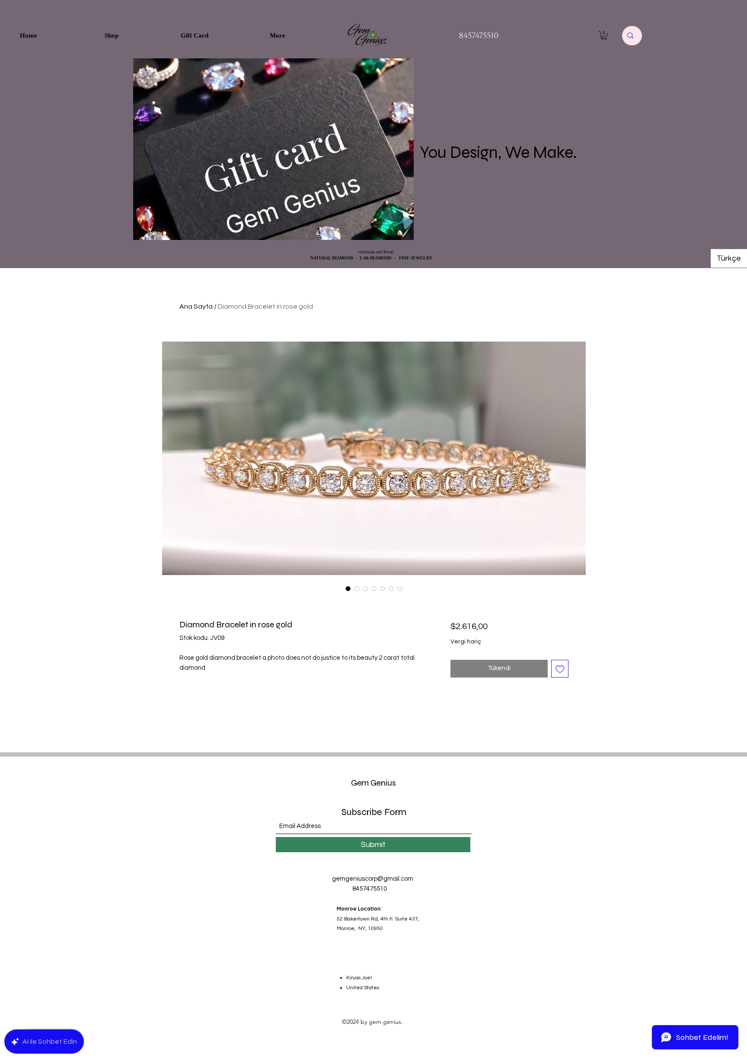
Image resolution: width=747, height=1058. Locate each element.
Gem (360, 782)
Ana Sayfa (196, 306)
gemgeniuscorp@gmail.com (372, 879)
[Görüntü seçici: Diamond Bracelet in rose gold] (348, 588)
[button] (604, 35)
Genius (382, 782)
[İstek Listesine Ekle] (560, 669)
